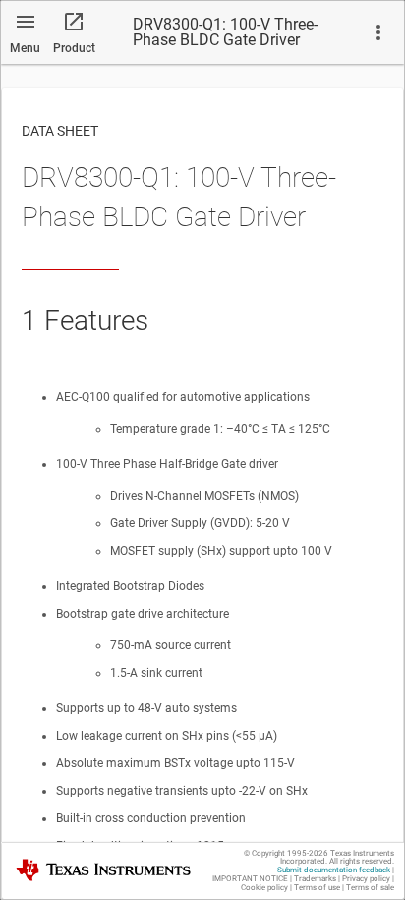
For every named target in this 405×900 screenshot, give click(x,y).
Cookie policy (264, 887)
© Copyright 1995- (286, 853)
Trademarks (315, 878)
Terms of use (317, 887)
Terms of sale (370, 887)
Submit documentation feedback (333, 870)
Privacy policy (366, 878)
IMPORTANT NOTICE (250, 878)
